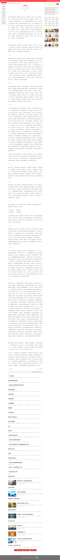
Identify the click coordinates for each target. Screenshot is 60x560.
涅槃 (49, 19)
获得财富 (53, 25)
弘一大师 (50, 37)
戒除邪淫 (50, 17)
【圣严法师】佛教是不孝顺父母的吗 (50, 9)
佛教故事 (3, 8)
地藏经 (57, 25)
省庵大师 (53, 37)
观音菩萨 (57, 23)
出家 (46, 25)
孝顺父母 (46, 19)
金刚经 (53, 21)
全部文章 (3, 17)
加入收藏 (48, 0)
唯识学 (57, 17)
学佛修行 (53, 19)
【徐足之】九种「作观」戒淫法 (49, 14)
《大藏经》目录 (18, 550)
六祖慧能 (50, 42)
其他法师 (46, 42)
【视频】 (32, 557)
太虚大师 (57, 42)
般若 (46, 21)
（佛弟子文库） (28, 557)
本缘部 (18, 3)
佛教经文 (3, 12)
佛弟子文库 (10, 3)
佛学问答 (3, 21)
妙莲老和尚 (56, 37)
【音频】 (34, 557)
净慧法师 (53, 42)
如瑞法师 (46, 37)
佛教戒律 (57, 19)
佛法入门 (3, 19)
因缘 (46, 23)
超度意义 (53, 23)
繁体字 (25, 10)
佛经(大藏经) (15, 3)
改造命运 (53, 17)
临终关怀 (50, 25)
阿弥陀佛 (3, 23)
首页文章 (33, 550)
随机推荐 (3, 6)
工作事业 (57, 21)
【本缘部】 (26, 550)
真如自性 (50, 21)
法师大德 (3, 10)
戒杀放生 (50, 23)
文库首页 (3, 4)
